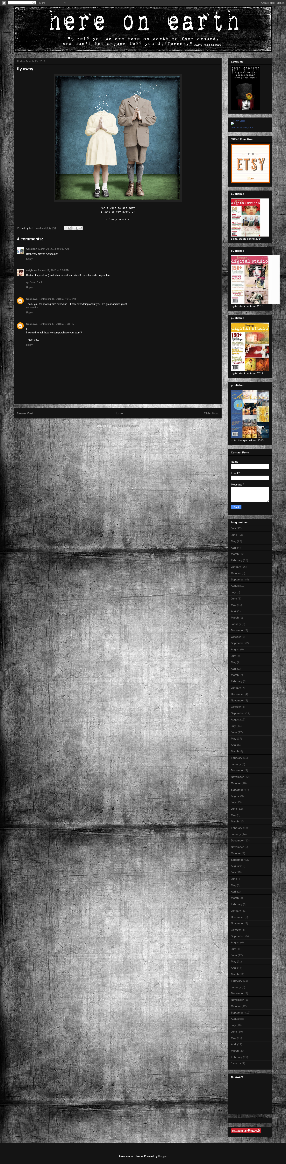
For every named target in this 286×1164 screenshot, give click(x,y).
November (237, 700)
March (235, 553)
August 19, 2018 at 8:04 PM (53, 270)
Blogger (162, 1156)
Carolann (31, 248)
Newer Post (25, 413)
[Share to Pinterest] (81, 228)
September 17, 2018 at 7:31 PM (57, 324)
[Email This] (66, 228)
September (238, 579)
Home (118, 413)
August (235, 585)
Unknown (32, 299)
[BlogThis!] (70, 228)
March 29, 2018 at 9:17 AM (53, 248)
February (236, 560)
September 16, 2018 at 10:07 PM (57, 299)
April (233, 547)
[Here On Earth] (232, 124)
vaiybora (31, 270)
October (236, 573)
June (234, 534)
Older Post (211, 413)
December (237, 630)
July (233, 528)
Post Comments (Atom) (125, 425)
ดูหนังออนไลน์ (34, 282)
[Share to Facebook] (77, 228)
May (233, 541)
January (236, 566)
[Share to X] (73, 228)
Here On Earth (238, 121)
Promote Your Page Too (242, 127)
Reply (29, 259)
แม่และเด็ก (32, 307)
